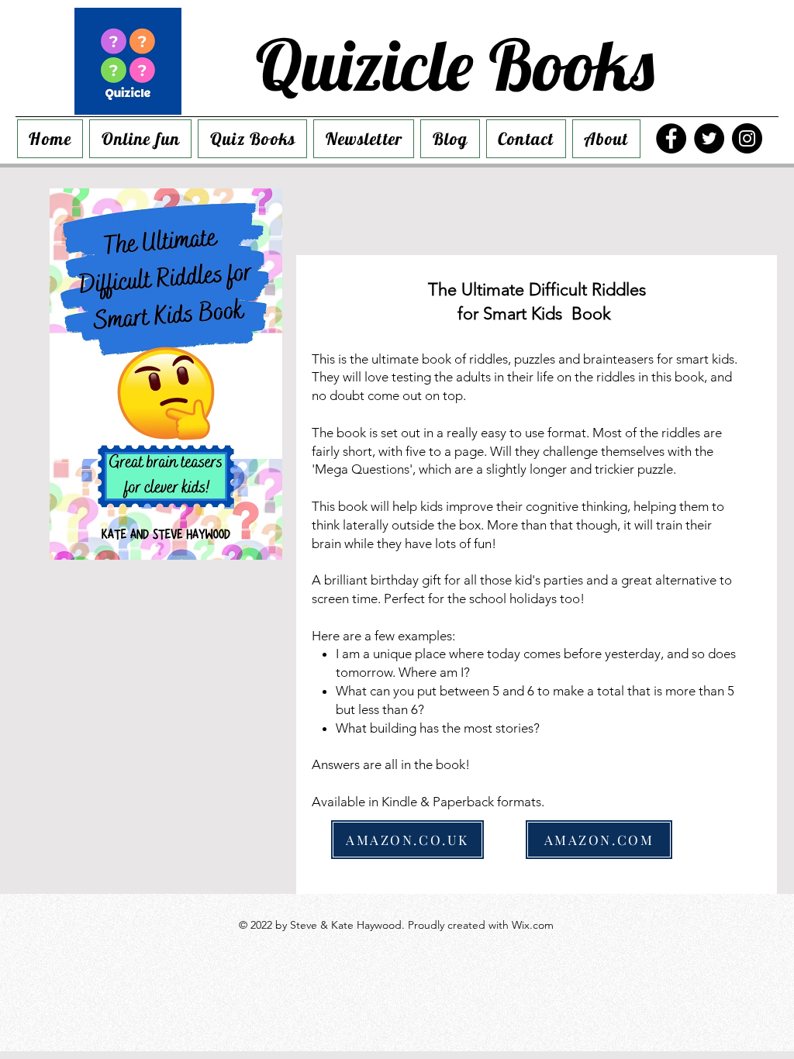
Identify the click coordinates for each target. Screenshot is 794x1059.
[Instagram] (747, 138)
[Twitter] (709, 138)
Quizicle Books (454, 64)
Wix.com (533, 925)
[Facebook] (671, 138)
